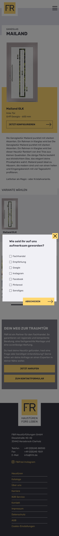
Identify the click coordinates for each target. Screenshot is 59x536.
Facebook (18, 279)
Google (16, 267)
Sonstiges (18, 290)
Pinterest (17, 284)
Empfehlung (19, 262)
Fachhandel (19, 256)
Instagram (18, 273)
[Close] (55, 236)
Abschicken (32, 301)
